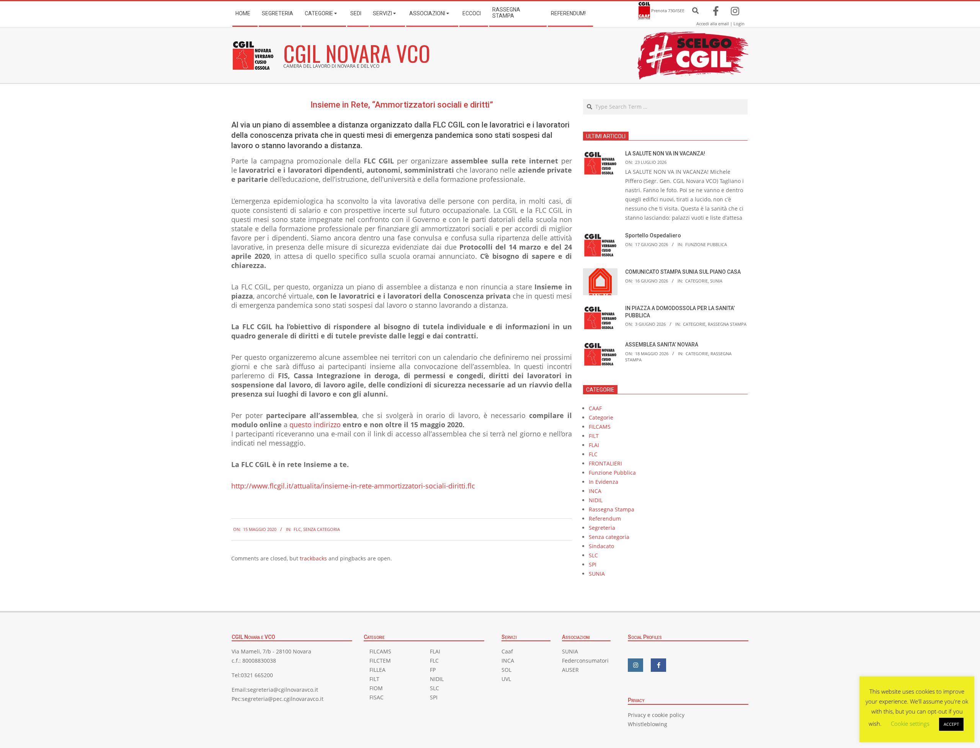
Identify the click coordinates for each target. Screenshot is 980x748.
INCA (595, 491)
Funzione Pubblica (706, 244)
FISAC (376, 697)
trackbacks (313, 558)
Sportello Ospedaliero (653, 235)
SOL (506, 669)
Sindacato (601, 546)
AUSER (570, 669)
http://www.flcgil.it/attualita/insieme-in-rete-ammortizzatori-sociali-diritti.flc (353, 485)
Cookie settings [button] (910, 723)
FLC (297, 529)
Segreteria (602, 527)
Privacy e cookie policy (656, 715)
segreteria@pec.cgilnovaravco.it (282, 698)
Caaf (507, 651)
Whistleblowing (647, 724)
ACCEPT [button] (951, 724)
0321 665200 (257, 675)
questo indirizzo (315, 424)
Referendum (605, 518)
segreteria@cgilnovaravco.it (282, 689)
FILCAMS (600, 426)
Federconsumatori (585, 660)
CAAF (595, 408)
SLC (593, 555)
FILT (594, 435)
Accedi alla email (712, 23)
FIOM (376, 688)
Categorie (696, 281)
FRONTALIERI (605, 463)
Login (739, 23)
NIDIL (596, 500)
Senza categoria (321, 529)
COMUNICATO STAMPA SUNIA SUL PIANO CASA (683, 272)
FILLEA (377, 669)
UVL (506, 679)
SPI (592, 564)
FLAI (594, 445)
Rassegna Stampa (727, 324)
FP (433, 669)
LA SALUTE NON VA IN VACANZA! (665, 153)
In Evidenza (603, 481)
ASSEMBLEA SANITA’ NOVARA (661, 344)
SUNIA (716, 281)
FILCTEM (380, 660)
